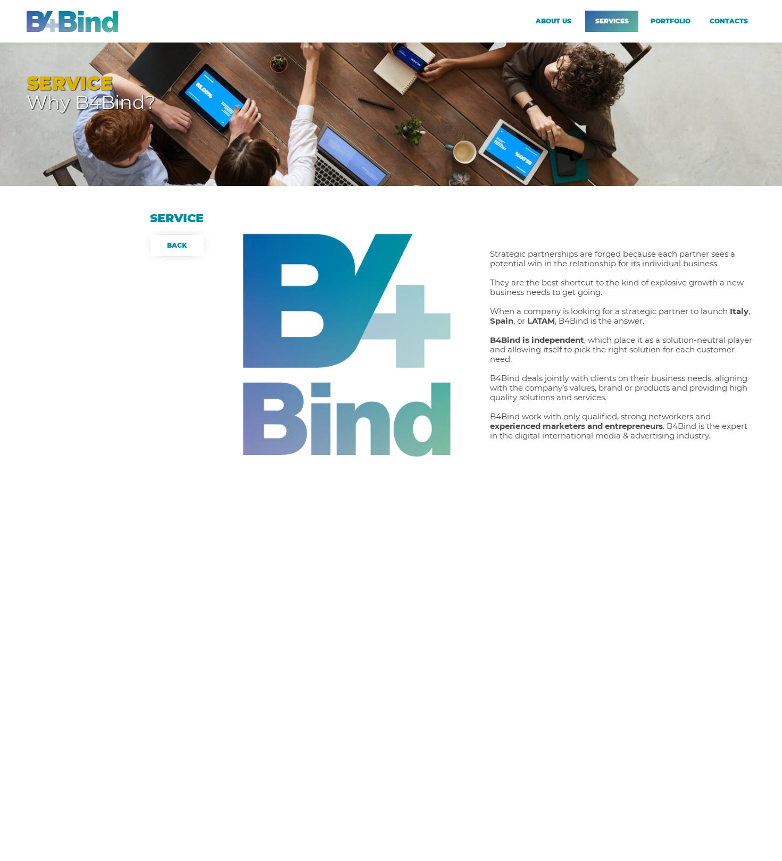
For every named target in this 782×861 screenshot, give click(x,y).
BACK (177, 245)
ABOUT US (553, 21)
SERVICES (612, 21)
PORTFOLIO (671, 21)
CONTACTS (729, 21)
